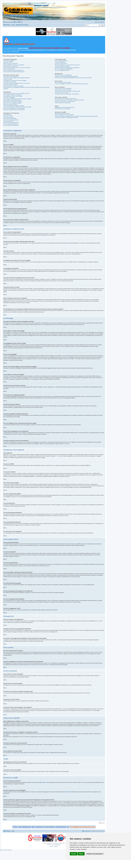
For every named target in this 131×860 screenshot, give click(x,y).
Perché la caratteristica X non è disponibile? (64, 114)
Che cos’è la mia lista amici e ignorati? (63, 82)
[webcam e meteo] (41, 31)
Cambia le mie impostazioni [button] (94, 854)
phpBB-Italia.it (58, 844)
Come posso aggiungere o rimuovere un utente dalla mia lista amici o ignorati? (71, 83)
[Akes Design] (64, 31)
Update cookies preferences (6, 849)
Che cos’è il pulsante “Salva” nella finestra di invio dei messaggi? (17, 107)
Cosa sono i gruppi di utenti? (61, 63)
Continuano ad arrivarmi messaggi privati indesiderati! (66, 76)
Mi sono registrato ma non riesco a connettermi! (13, 64)
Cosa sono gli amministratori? (61, 60)
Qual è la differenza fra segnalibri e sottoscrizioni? (65, 98)
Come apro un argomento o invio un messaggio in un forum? (16, 93)
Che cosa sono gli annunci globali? (10, 119)
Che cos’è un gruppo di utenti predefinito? (64, 68)
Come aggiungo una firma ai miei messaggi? (12, 96)
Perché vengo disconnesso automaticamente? (13, 70)
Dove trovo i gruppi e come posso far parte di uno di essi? (67, 64)
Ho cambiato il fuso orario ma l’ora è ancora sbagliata (14, 80)
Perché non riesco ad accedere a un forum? (12, 101)
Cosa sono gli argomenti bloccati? (10, 124)
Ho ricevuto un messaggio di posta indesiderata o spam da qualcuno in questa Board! (73, 77)
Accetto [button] (73, 854)
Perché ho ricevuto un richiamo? (10, 104)
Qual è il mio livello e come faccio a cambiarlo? (13, 86)
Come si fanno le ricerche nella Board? (63, 88)
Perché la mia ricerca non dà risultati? (63, 89)
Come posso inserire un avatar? (10, 84)
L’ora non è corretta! (7, 79)
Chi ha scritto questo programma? (62, 113)
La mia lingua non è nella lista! (9, 81)
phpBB (48, 843)
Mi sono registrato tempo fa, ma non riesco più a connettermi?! (16, 67)
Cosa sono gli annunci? (8, 121)
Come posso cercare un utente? (62, 92)
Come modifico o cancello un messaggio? (12, 94)
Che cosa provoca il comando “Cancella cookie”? (14, 71)
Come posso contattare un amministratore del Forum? (66, 117)
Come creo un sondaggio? (9, 97)
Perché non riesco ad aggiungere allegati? (12, 102)
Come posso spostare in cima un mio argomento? (14, 109)
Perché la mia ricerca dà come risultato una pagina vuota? (67, 91)
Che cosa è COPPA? (7, 62)
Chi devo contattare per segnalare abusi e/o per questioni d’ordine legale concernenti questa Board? (76, 116)
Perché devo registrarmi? (8, 60)
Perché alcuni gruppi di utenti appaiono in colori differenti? (67, 67)
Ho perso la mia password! (9, 68)
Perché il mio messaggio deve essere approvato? (14, 108)
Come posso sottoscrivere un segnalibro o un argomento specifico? (69, 100)
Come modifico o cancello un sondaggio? (12, 100)
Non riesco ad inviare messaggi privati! (63, 75)
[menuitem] (15, 22)
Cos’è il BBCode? (7, 114)
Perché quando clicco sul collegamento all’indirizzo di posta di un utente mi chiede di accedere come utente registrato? (26, 88)
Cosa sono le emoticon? (8, 117)
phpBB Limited (41, 782)
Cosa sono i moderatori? (60, 62)
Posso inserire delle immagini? (9, 118)
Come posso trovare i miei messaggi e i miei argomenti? (67, 93)
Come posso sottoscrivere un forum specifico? (65, 101)
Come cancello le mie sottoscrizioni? (62, 102)
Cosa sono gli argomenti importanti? (11, 122)
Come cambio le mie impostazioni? (10, 76)
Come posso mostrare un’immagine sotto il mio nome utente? (16, 83)
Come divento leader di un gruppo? (62, 66)
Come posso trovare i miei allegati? (62, 108)
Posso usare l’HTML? (8, 115)
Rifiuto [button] (81, 854)
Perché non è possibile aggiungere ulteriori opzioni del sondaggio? (17, 98)
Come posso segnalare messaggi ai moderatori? (13, 105)
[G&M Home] (18, 9)
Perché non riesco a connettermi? (10, 66)
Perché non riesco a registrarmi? (10, 63)
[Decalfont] (51, 31)
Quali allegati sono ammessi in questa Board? (64, 107)
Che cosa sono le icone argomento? (11, 125)
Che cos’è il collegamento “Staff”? (62, 70)
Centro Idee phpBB (69, 791)
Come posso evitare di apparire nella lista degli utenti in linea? (16, 77)
